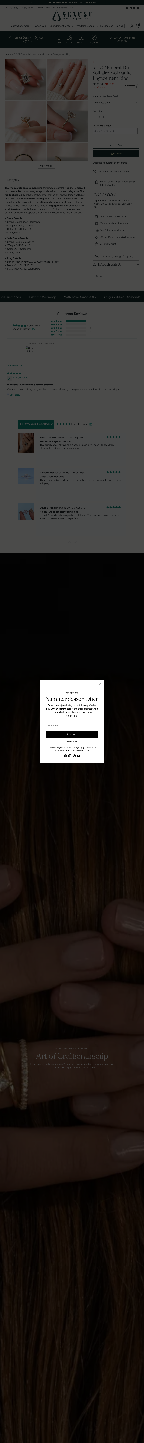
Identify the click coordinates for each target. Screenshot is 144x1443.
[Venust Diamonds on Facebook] (65, 756)
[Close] (100, 684)
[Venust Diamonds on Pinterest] (74, 756)
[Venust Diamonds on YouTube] (78, 756)
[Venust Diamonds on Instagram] (69, 756)
